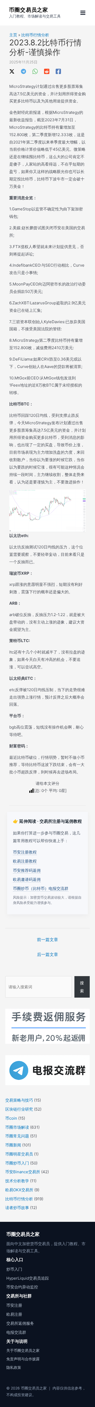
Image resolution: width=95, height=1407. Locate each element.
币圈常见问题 (17, 1135)
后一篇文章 (47, 954)
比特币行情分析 (35, 34)
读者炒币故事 (17, 1207)
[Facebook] (58, 71)
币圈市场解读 (17, 1127)
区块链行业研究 (19, 1109)
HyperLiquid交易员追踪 (27, 1278)
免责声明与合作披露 (23, 1359)
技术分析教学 (17, 1180)
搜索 (82, 986)
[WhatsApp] (35, 71)
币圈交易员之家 (28, 10)
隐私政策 (13, 1367)
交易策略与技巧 (19, 1100)
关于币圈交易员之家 (23, 1350)
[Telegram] (23, 71)
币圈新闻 (13, 1145)
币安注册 (14, 1305)
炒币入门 (14, 1269)
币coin (11, 1118)
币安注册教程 (25, 852)
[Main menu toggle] (83, 13)
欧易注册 (14, 1314)
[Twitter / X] (12, 71)
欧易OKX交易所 (19, 1189)
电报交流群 (16, 1332)
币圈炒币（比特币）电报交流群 (40, 888)
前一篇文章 (47, 939)
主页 (13, 34)
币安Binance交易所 (22, 1171)
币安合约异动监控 (22, 1286)
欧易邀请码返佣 (27, 879)
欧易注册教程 (25, 861)
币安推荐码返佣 (27, 870)
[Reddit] (46, 71)
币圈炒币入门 (17, 1163)
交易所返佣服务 (20, 1323)
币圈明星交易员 (19, 1154)
